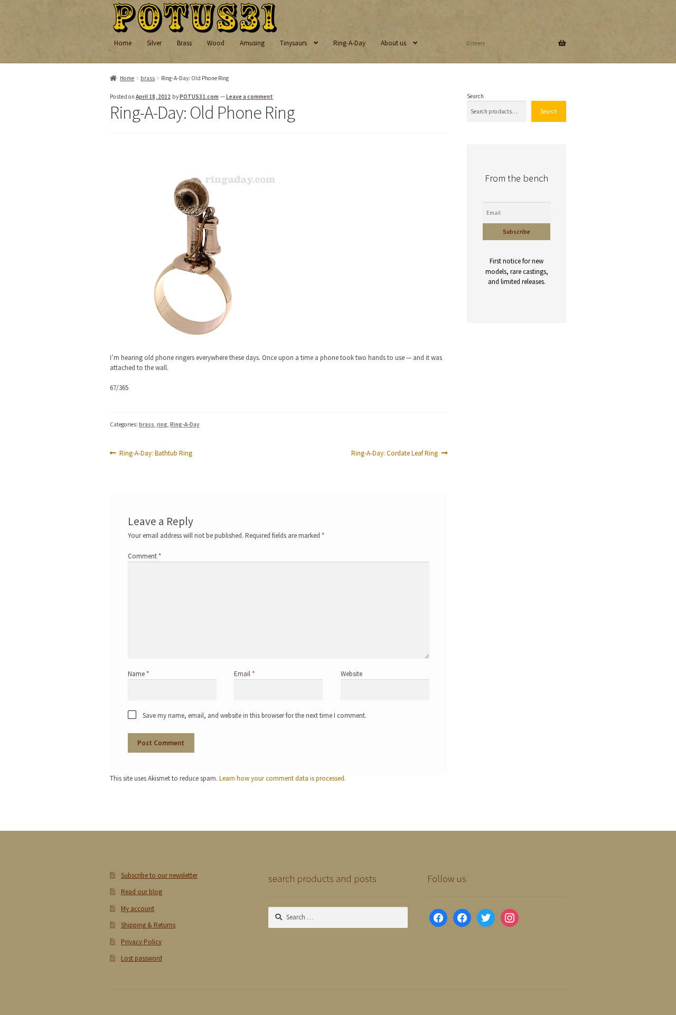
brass (147, 78)
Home (123, 43)
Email (244, 673)
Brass (184, 43)
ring (162, 424)
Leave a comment (249, 96)
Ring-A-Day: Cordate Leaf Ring (394, 453)
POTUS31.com (199, 96)
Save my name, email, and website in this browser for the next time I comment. (255, 715)
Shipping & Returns (148, 925)
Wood (215, 43)
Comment (144, 556)
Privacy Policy (141, 941)
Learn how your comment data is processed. (282, 778)
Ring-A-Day (349, 43)
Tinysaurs (293, 43)
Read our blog (141, 891)
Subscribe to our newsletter (159, 875)
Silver (154, 43)
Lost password (141, 958)
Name (138, 673)
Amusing (252, 43)
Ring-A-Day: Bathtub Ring (155, 453)
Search (475, 96)
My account (137, 908)
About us (393, 43)
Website (351, 673)
